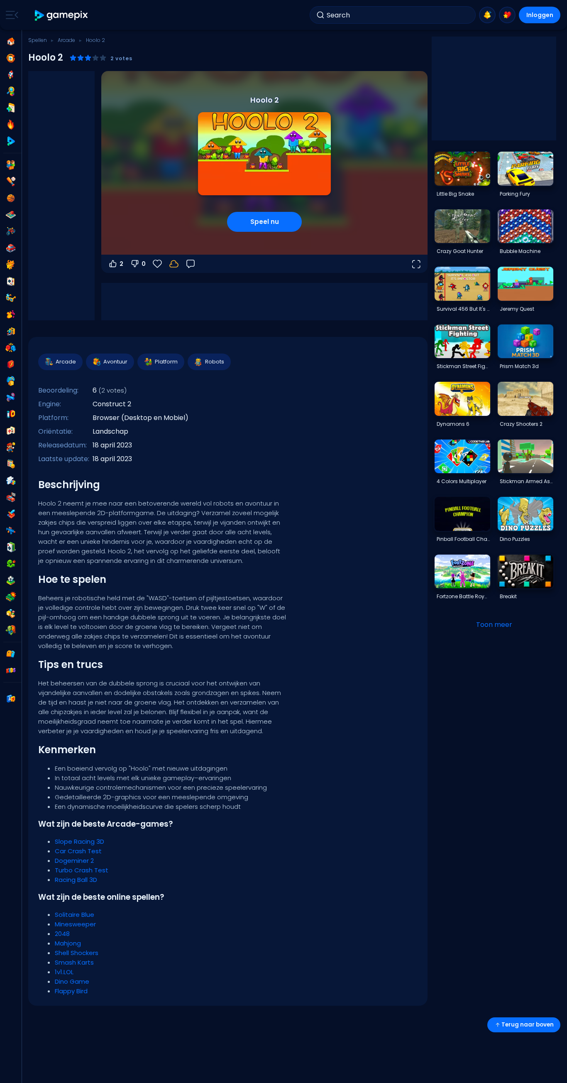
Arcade (66, 40)
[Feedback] (191, 264)
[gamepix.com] (61, 15)
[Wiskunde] (11, 464)
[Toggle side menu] (10, 15)
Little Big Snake (455, 193)
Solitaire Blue (74, 914)
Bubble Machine (520, 251)
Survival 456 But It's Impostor (463, 308)
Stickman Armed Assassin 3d (526, 481)
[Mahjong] (11, 430)
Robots (214, 362)
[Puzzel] (11, 480)
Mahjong (68, 943)
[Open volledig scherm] (416, 264)
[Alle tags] (11, 654)
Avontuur (115, 362)
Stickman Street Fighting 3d (463, 366)
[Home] (11, 41)
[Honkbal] (11, 181)
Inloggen (539, 15)
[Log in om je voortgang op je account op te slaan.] (174, 264)
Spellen (37, 40)
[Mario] (11, 447)
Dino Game (72, 981)
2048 (62, 933)
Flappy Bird (71, 991)
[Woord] (11, 613)
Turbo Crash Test (81, 870)
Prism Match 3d (519, 366)
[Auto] (11, 248)
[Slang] (11, 563)
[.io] (11, 414)
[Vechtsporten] (11, 347)
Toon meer (494, 624)
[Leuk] (11, 381)
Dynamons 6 (453, 423)
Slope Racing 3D (79, 841)
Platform (166, 362)
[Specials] (11, 141)
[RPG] (11, 514)
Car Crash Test (78, 851)
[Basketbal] (11, 198)
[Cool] (11, 298)
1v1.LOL (64, 972)
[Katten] (11, 264)
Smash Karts (74, 962)
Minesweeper (75, 924)
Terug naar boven (527, 1025)
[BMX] (11, 231)
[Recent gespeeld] (11, 58)
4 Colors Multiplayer (461, 481)
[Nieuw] (11, 108)
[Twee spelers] (11, 165)
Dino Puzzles (515, 539)
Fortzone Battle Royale (463, 596)
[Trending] (11, 124)
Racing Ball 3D (76, 879)
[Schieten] (11, 397)
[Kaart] (11, 281)
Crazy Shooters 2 (521, 423)
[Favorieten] (507, 15)
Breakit (508, 596)
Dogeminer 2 (74, 860)
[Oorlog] (11, 597)
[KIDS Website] (11, 670)
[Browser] (11, 364)
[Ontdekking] (11, 91)
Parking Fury (515, 193)
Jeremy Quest (517, 308)
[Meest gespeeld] (11, 74)
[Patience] (11, 547)
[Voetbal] (11, 580)
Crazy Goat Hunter (460, 251)
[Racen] (11, 497)
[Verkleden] (11, 314)
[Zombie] (11, 630)
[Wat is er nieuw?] (487, 15)
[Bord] (11, 214)
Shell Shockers (76, 952)
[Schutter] (11, 530)
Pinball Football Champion (463, 539)
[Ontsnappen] (11, 331)
